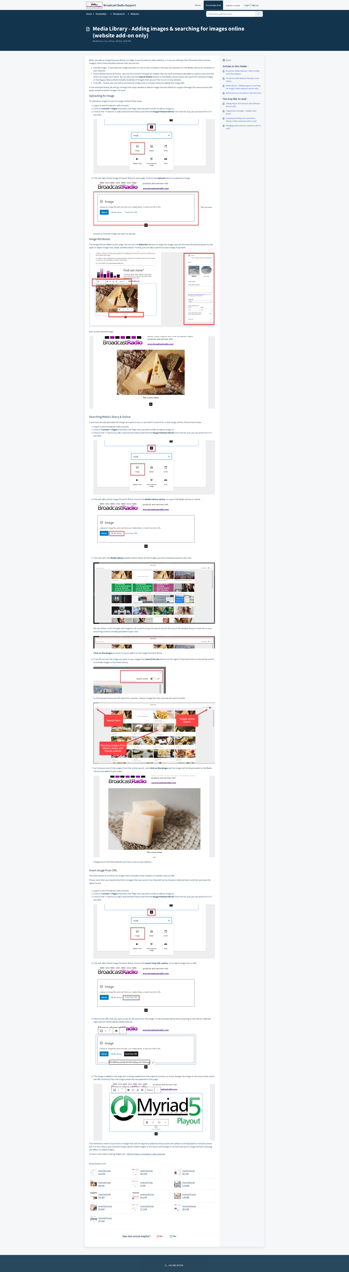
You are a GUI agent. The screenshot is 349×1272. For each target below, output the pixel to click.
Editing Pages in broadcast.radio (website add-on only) (243, 105)
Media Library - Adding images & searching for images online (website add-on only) (243, 87)
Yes (174, 1236)
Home (198, 5)
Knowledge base (213, 5)
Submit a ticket (233, 5)
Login (246, 5)
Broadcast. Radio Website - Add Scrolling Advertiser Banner (242, 72)
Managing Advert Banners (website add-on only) (243, 127)
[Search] (259, 14)
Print (228, 60)
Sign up (255, 5)
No (161, 1236)
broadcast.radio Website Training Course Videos (242, 79)
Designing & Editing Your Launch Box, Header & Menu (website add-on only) (241, 119)
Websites (135, 13)
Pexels (102, 79)
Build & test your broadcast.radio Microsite (243, 93)
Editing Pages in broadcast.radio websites (146, 1154)
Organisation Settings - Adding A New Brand (241, 112)
